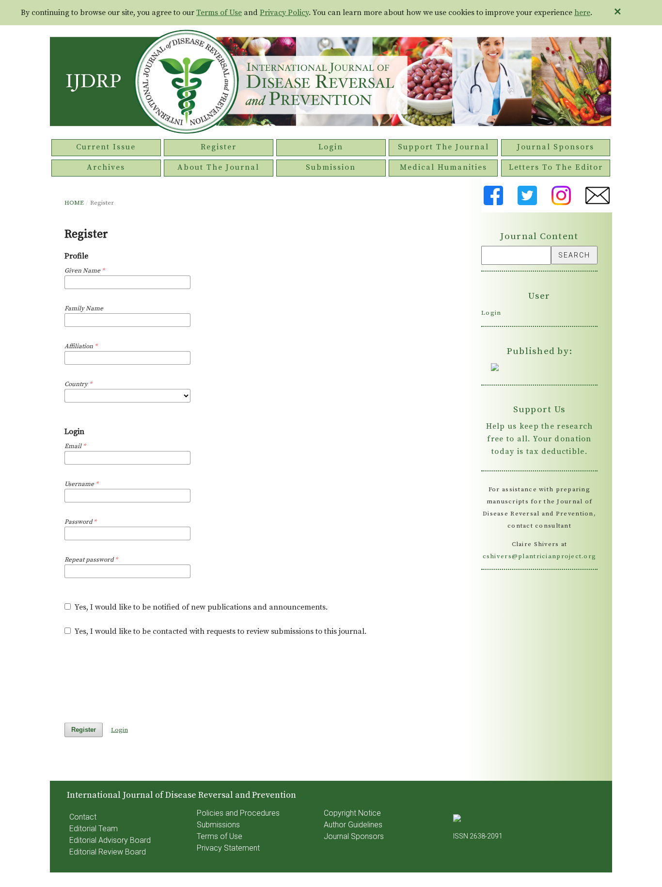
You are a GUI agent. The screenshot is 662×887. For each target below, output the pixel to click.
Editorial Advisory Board (110, 840)
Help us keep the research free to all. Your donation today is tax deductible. (539, 438)
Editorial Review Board (107, 851)
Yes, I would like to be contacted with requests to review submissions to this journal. (219, 631)
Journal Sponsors (555, 147)
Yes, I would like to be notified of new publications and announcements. (200, 607)
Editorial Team (93, 828)
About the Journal (218, 167)
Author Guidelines (353, 824)
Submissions (218, 824)
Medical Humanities (443, 167)
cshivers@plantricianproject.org (540, 556)
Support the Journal (443, 147)
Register (218, 147)
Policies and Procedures (238, 813)
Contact (82, 817)
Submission (331, 167)
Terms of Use (219, 12)
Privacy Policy (284, 12)
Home (74, 203)
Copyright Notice (352, 813)
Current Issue (106, 147)
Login (330, 147)
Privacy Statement (228, 848)
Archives (106, 167)
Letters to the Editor (556, 167)
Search (574, 255)
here (582, 12)
